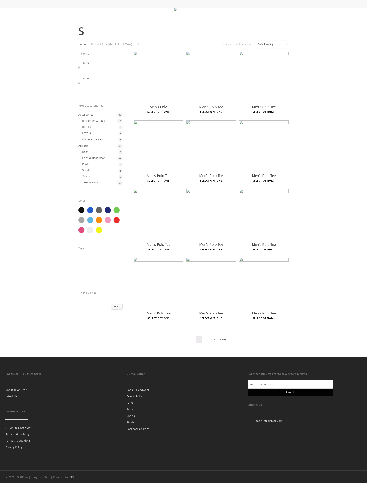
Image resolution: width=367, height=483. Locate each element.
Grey (81, 220)
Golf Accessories (92, 139)
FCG (108, 259)
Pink (108, 220)
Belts (85, 152)
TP (81, 275)
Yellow (99, 230)
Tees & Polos (90, 182)
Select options (158, 112)
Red (117, 220)
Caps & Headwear (93, 158)
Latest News (13, 396)
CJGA (96, 259)
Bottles (86, 127)
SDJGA (107, 267)
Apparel (83, 145)
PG (71, 477)
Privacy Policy (13, 447)
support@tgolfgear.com (267, 421)
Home (82, 44)
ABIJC (83, 259)
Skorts (86, 176)
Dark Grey (99, 210)
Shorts (86, 170)
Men (86, 78)
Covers (86, 133)
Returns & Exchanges (18, 434)
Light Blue (90, 220)
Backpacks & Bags (93, 120)
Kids (86, 63)
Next (223, 339)
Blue (90, 210)
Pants (85, 164)
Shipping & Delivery (18, 427)
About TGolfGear (16, 390)
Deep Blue (108, 210)
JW (82, 267)
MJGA (93, 267)
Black (81, 210)
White (90, 230)
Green (117, 210)
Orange (99, 220)
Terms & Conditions (18, 440)
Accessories (85, 114)
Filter (116, 306)
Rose (81, 230)
